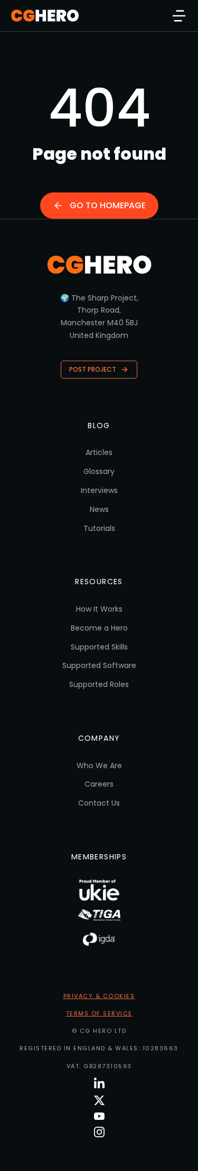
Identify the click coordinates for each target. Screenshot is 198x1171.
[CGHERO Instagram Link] (99, 1132)
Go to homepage (108, 205)
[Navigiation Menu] (179, 15)
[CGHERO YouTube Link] (99, 1116)
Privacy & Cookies (99, 996)
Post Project (92, 369)
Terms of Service (99, 1013)
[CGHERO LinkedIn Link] (99, 1084)
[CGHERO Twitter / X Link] (99, 1100)
